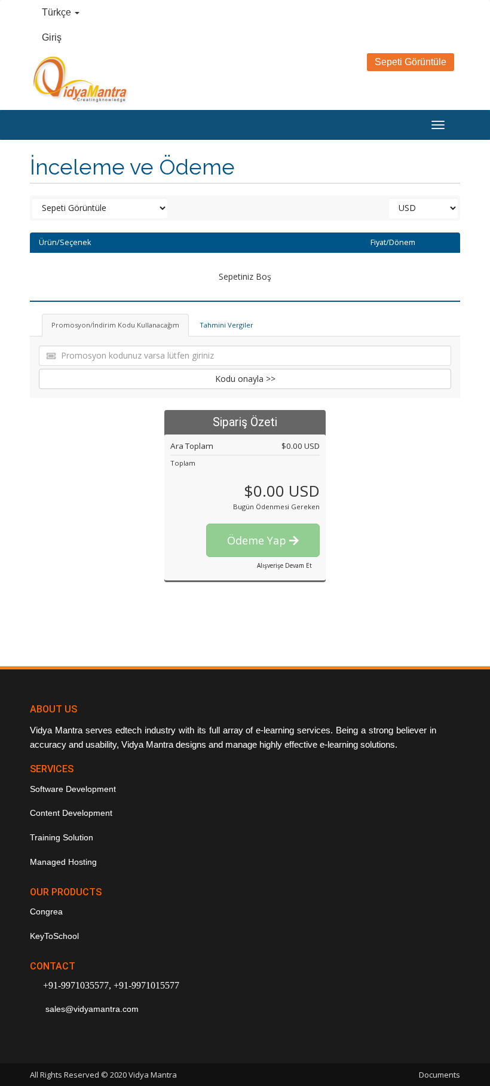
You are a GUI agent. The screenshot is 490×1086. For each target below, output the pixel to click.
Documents (439, 1074)
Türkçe (58, 12)
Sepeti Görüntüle (410, 62)
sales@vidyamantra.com (91, 1009)
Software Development (73, 789)
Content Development (71, 813)
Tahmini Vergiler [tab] (226, 324)
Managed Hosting (63, 862)
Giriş (52, 37)
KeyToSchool (54, 936)
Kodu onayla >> (245, 378)
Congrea (46, 911)
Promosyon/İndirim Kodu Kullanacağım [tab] (115, 324)
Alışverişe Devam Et (284, 565)
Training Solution (61, 837)
